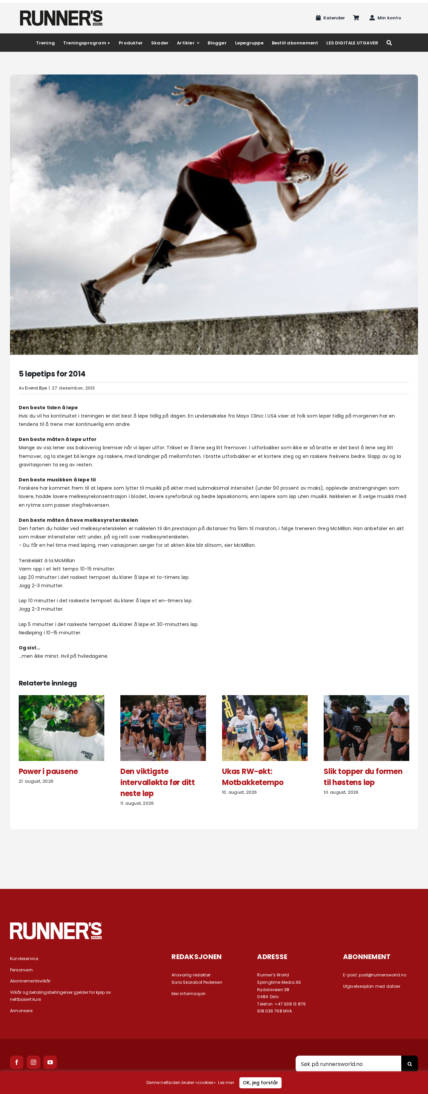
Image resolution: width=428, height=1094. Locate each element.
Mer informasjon (189, 993)
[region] (214, 1082)
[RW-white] (56, 924)
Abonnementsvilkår (30, 981)
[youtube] (50, 1062)
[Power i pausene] (61, 698)
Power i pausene (48, 771)
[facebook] (16, 1062)
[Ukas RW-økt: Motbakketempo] (265, 698)
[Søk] (389, 42)
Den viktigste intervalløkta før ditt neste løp (157, 782)
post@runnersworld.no (382, 975)
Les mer (226, 1082)
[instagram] (33, 1062)
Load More (214, 853)
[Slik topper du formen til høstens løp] (366, 698)
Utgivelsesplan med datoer (371, 986)
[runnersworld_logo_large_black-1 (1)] (61, 12)
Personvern (21, 970)
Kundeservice (24, 958)
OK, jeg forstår (260, 1082)
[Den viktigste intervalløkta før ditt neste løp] (163, 698)
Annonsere (21, 1010)
